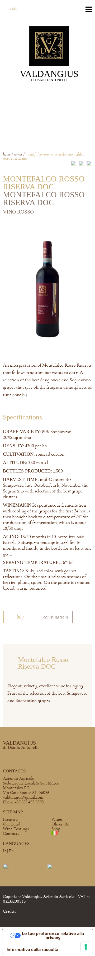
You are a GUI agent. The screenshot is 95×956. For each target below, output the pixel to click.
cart (13, 8)
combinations (55, 617)
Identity (10, 819)
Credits (9, 911)
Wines (57, 819)
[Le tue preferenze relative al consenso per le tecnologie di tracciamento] (86, 947)
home (7, 154)
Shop (55, 829)
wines (18, 154)
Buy (20, 617)
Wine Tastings (16, 829)
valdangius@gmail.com (23, 797)
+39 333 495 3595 (29, 802)
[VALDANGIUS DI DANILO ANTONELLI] (49, 45)
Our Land (11, 824)
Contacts (11, 833)
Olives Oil (60, 824)
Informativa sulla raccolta (32, 949)
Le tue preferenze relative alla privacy (53, 935)
